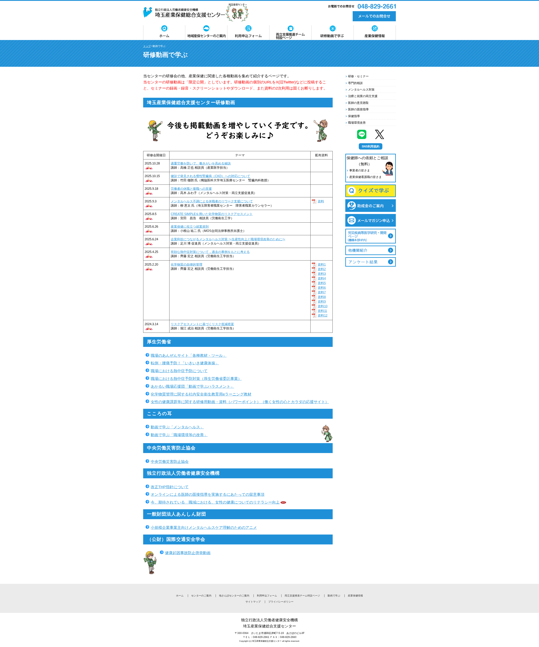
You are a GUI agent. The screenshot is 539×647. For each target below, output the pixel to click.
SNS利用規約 (370, 146)
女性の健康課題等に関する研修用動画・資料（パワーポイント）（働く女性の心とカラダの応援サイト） (240, 402)
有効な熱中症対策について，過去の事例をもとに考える (210, 252)
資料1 (322, 264)
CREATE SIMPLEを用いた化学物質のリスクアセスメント (212, 214)
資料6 (322, 287)
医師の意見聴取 (358, 102)
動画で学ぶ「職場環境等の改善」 (179, 435)
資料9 (322, 301)
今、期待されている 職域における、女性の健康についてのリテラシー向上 (215, 502)
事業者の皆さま (359, 170)
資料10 (322, 306)
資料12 (322, 315)
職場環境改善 (357, 122)
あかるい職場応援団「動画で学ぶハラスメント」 (192, 386)
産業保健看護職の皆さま (365, 177)
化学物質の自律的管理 (186, 264)
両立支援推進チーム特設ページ (302, 595)
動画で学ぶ (334, 595)
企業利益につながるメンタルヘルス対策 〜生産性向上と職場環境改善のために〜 (228, 239)
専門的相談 (355, 83)
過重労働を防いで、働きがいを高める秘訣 (201, 163)
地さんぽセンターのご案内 (234, 595)
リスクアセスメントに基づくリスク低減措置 (202, 324)
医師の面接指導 (358, 109)
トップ (147, 46)
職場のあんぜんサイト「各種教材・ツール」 (189, 355)
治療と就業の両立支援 (363, 96)
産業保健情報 (355, 595)
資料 (321, 201)
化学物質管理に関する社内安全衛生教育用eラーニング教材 (201, 394)
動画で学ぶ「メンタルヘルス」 (177, 427)
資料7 (322, 292)
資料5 (322, 283)
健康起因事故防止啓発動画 (188, 553)
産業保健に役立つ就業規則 (190, 226)
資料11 (322, 311)
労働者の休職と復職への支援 (191, 188)
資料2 (322, 269)
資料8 (322, 297)
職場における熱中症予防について (179, 371)
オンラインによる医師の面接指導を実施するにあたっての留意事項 (207, 494)
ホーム (180, 595)
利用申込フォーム (267, 595)
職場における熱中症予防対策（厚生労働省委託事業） (196, 379)
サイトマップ (253, 601)
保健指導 (354, 116)
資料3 (322, 273)
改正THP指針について (170, 487)
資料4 (322, 278)
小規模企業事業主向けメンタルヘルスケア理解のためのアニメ (204, 527)
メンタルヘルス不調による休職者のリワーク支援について (212, 201)
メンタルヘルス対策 (361, 89)
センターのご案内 (201, 595)
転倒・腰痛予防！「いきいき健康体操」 (185, 363)
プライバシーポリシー (281, 601)
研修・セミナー (358, 76)
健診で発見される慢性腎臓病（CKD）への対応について (210, 176)
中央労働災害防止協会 (170, 462)
